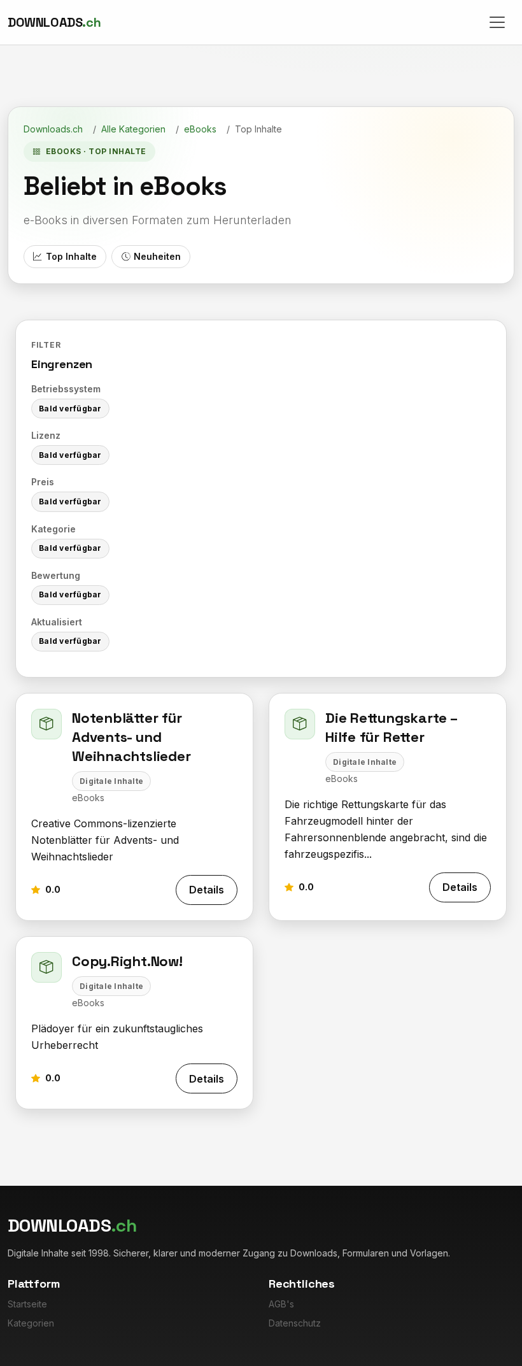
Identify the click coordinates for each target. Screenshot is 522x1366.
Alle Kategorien (133, 129)
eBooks (200, 129)
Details (206, 889)
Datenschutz (295, 1323)
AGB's (281, 1303)
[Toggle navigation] (497, 22)
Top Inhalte (71, 256)
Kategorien (31, 1323)
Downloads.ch (53, 129)
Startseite (27, 1303)
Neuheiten (157, 256)
